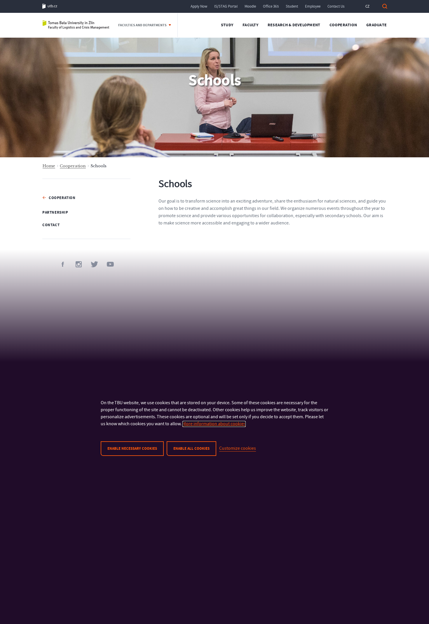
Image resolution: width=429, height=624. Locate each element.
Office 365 (271, 6)
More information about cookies (214, 424)
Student (292, 6)
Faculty (250, 25)
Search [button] (384, 6)
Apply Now (199, 6)
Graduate (376, 25)
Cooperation (343, 25)
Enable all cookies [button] (191, 448)
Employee (312, 6)
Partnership (55, 212)
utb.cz (49, 6)
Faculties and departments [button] (142, 25)
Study (227, 25)
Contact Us (335, 6)
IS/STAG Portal (226, 6)
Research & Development (294, 25)
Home (49, 165)
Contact (51, 225)
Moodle (250, 6)
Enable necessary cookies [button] (132, 448)
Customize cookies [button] (237, 448)
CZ (367, 6)
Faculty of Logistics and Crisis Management (75, 25)
